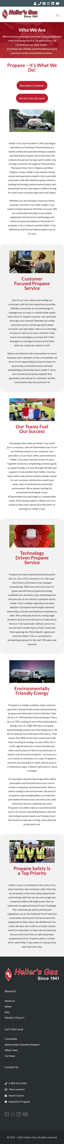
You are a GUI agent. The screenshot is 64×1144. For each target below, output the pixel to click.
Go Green (10, 1055)
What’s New (11, 1050)
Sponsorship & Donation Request (22, 1044)
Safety (8, 1006)
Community (11, 1038)
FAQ (7, 1012)
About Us (10, 1000)
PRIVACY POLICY (14, 1017)
